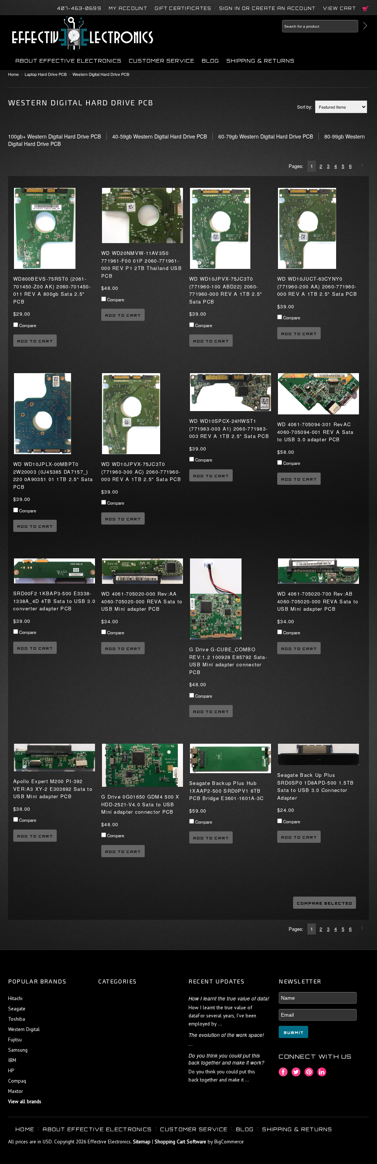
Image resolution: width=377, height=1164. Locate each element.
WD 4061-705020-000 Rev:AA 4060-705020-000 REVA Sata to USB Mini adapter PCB (141, 601)
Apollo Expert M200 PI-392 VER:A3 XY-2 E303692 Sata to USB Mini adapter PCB (52, 789)
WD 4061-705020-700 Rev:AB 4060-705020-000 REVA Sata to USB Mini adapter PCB (317, 601)
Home (13, 74)
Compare (27, 325)
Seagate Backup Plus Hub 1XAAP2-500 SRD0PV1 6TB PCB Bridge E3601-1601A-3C (226, 790)
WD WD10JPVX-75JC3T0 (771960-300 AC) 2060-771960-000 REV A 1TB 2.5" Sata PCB (141, 471)
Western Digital (24, 1029)
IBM (12, 1060)
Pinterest (309, 1072)
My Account (128, 8)
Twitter (296, 1072)
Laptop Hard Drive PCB (46, 74)
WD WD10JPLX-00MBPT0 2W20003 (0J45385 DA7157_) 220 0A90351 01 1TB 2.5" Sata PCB (53, 475)
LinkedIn (322, 1072)
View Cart (339, 8)
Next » (363, 166)
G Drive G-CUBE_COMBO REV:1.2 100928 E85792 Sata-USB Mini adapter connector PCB (228, 660)
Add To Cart (35, 341)
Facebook (283, 1072)
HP (11, 1070)
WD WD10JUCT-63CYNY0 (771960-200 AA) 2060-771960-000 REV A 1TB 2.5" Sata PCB (317, 286)
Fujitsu (15, 1039)
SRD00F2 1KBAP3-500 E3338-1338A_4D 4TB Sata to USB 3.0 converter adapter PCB (54, 601)
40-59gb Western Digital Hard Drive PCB (159, 136)
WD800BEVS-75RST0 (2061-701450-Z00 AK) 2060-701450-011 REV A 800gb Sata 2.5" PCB (52, 290)
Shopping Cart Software (180, 1141)
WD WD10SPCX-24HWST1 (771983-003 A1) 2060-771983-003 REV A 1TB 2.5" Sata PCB (229, 428)
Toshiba (16, 1019)
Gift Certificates (183, 8)
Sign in (229, 8)
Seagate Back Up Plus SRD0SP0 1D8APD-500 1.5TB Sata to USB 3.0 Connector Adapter (315, 786)
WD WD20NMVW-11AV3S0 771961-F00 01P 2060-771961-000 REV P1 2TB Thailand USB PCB (141, 264)
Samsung (18, 1049)
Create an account (284, 8)
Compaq (17, 1080)
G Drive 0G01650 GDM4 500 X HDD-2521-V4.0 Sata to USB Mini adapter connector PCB (140, 804)
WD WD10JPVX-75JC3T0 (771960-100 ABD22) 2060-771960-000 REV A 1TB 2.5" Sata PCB (226, 290)
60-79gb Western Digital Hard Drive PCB (265, 136)
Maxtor (15, 1091)
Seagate (16, 1008)
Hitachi (15, 998)
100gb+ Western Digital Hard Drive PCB (54, 136)
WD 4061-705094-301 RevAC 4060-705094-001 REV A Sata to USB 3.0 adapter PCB (315, 432)
